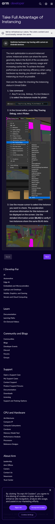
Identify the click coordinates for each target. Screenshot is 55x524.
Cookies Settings (27, 515)
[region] (28, 503)
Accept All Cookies (38, 508)
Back (8, 257)
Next (47, 257)
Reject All (18, 508)
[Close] (50, 490)
